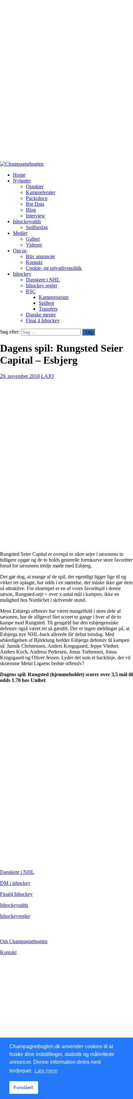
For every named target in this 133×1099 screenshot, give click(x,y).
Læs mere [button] (46, 1070)
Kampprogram (53, 297)
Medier (20, 233)
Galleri (33, 239)
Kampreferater (40, 192)
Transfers (48, 309)
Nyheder (22, 180)
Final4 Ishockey (16, 894)
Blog (31, 210)
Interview (35, 215)
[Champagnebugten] (22, 164)
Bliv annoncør (40, 256)
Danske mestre (41, 314)
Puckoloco (36, 198)
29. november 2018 (20, 376)
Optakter (35, 186)
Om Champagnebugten (23, 941)
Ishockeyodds (27, 221)
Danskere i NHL (43, 279)
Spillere (46, 303)
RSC (31, 291)
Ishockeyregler (15, 916)
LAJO (47, 376)
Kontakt (34, 262)
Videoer (34, 244)
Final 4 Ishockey (43, 320)
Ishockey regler (41, 285)
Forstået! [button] (24, 1087)
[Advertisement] (66, 83)
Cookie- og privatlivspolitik (54, 268)
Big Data (35, 204)
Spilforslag (37, 227)
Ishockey (22, 274)
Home (19, 175)
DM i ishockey (15, 883)
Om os (19, 250)
